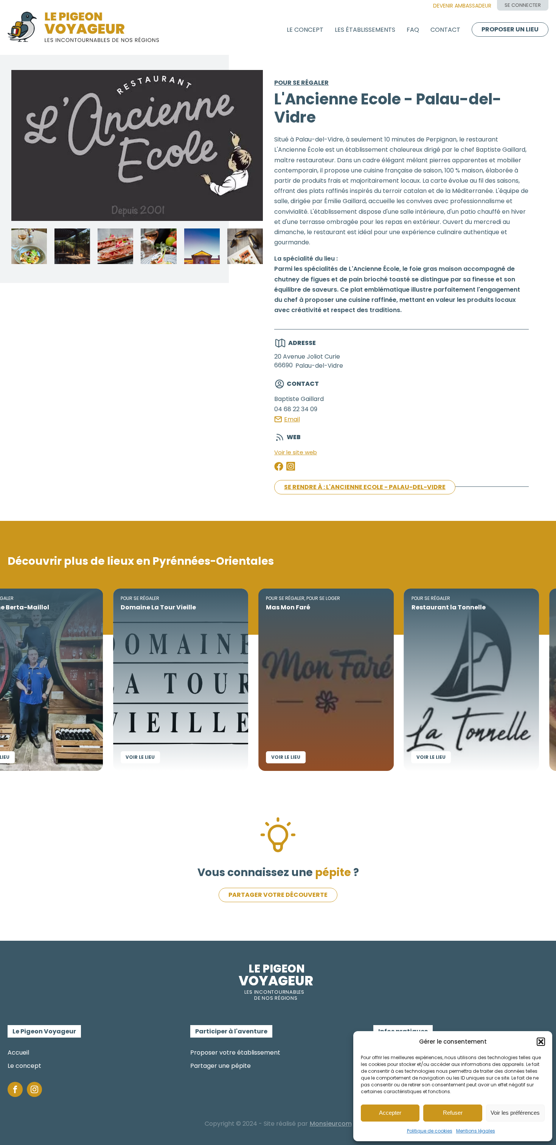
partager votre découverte (278, 894)
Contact (445, 29)
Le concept (305, 29)
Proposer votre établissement (235, 1052)
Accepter (390, 1112)
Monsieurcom (331, 1123)
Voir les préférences (515, 1112)
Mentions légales (475, 1131)
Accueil (18, 1052)
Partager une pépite (220, 1065)
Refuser (453, 1112)
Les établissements (365, 29)
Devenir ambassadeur (462, 5)
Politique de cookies (429, 1131)
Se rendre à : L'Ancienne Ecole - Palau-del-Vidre (365, 487)
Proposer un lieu (510, 29)
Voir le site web (295, 452)
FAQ (413, 29)
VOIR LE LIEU (109, 757)
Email (292, 419)
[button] (541, 1042)
